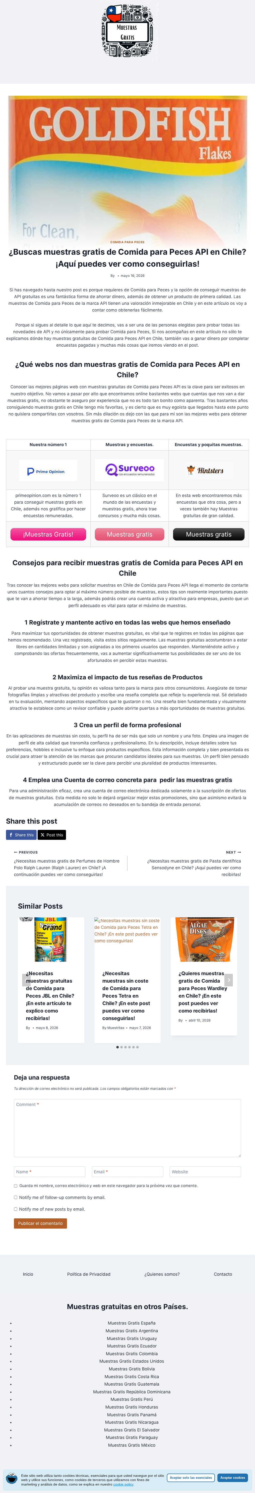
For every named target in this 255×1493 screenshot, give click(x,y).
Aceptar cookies (232, 1478)
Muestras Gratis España (132, 1323)
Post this (55, 834)
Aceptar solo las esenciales (191, 1478)
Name (24, 1171)
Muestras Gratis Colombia (132, 1353)
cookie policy (123, 1484)
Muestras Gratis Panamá (132, 1414)
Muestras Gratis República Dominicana (132, 1391)
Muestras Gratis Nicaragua (132, 1422)
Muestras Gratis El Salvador (132, 1429)
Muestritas (115, 1028)
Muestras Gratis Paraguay (132, 1437)
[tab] (117, 1047)
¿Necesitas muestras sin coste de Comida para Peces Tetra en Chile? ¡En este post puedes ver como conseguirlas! (126, 995)
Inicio (28, 1274)
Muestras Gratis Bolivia (132, 1368)
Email (101, 1171)
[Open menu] (127, 73)
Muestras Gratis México (131, 1445)
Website (180, 1171)
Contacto (223, 1274)
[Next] (228, 980)
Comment (27, 1104)
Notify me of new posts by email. (52, 1209)
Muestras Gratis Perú (132, 1399)
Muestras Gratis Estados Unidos (131, 1361)
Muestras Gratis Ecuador (132, 1345)
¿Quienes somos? (162, 1274)
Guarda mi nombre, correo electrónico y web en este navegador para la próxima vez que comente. (108, 1185)
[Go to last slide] (26, 980)
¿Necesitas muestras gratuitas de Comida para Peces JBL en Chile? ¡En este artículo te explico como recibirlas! (50, 995)
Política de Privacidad (89, 1274)
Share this (24, 834)
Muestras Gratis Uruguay (132, 1338)
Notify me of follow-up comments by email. (62, 1197)
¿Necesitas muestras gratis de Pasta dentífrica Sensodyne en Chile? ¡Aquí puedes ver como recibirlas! (194, 863)
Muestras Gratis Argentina (132, 1330)
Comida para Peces (127, 242)
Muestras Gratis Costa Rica (132, 1376)
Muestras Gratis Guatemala (131, 1384)
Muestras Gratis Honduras (131, 1407)
